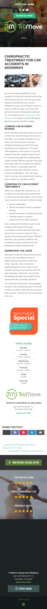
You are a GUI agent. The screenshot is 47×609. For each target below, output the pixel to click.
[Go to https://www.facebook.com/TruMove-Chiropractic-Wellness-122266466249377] (20, 10)
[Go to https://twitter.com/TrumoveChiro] (23, 10)
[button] (23, 462)
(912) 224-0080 (24, 4)
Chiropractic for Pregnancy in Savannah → (26, 451)
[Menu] (23, 604)
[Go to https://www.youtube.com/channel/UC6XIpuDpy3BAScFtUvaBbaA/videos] (27, 10)
